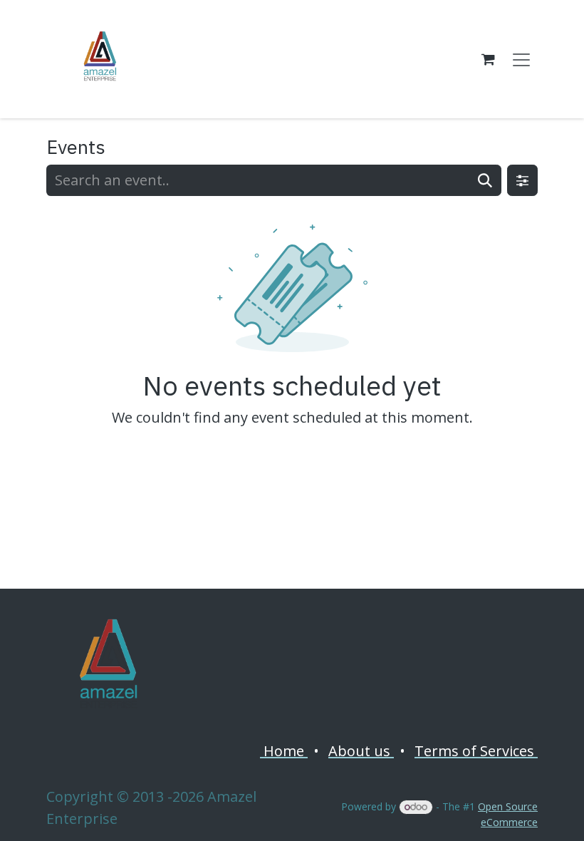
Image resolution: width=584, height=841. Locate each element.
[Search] (485, 180)
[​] (108, 666)
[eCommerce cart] (488, 59)
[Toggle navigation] (521, 59)
